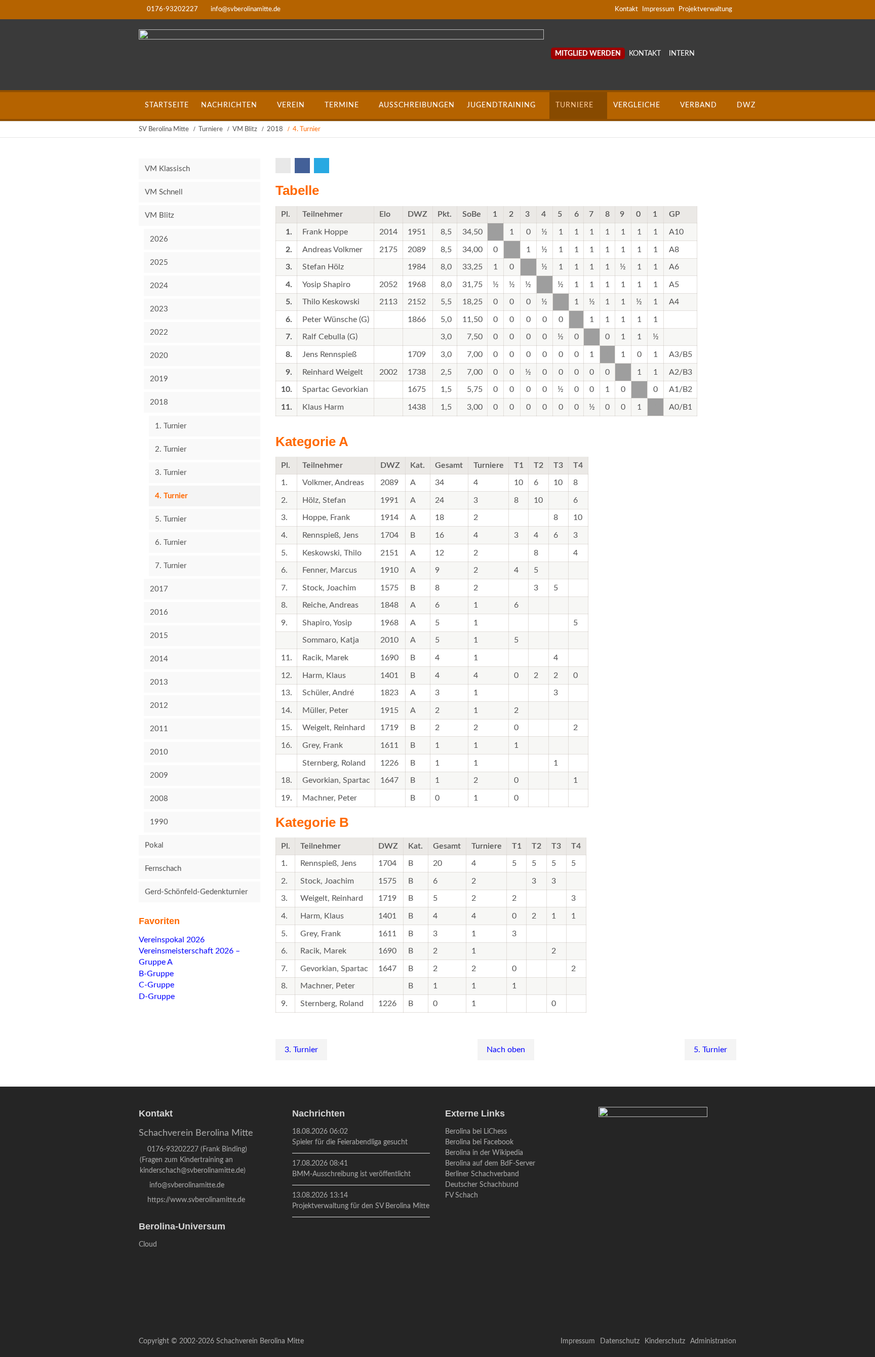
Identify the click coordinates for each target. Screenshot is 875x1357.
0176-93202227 (172, 9)
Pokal (154, 845)
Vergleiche (636, 105)
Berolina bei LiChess (476, 1131)
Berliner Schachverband (482, 1174)
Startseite (167, 105)
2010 (159, 752)
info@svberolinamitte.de (246, 9)
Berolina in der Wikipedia (484, 1152)
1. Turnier (170, 426)
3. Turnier (301, 1050)
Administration (713, 1341)
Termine (342, 105)
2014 (159, 659)
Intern (682, 53)
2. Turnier (170, 449)
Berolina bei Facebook (479, 1142)
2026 (159, 239)
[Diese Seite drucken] (284, 165)
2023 (159, 309)
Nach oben (506, 1050)
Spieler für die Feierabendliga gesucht (350, 1142)
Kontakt (626, 9)
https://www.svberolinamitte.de (196, 1200)
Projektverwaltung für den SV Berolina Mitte (360, 1206)
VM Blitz (244, 129)
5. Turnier (710, 1050)
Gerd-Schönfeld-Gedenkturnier (196, 892)
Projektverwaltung (705, 9)
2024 (159, 286)
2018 (275, 129)
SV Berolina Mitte (164, 129)
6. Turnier (170, 542)
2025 (159, 262)
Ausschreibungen (417, 105)
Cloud (148, 1244)
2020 (159, 356)
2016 (159, 612)
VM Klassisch (167, 169)
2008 (159, 799)
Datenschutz (620, 1341)
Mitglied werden (588, 53)
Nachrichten (229, 105)
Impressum (658, 9)
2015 (159, 636)
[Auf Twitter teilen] (322, 165)
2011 (159, 729)
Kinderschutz (665, 1341)
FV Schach (461, 1195)
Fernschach (163, 868)
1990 (159, 822)
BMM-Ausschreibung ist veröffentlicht (351, 1174)
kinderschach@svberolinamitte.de (192, 1170)
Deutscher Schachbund (482, 1184)
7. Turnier (170, 566)
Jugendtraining (501, 105)
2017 (159, 589)
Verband (698, 105)
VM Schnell (164, 192)
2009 (159, 775)
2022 (159, 332)
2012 (159, 705)
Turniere (574, 105)
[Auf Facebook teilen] (303, 165)
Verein (291, 105)
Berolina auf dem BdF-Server (490, 1163)
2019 (159, 379)
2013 (159, 682)
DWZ (746, 105)
